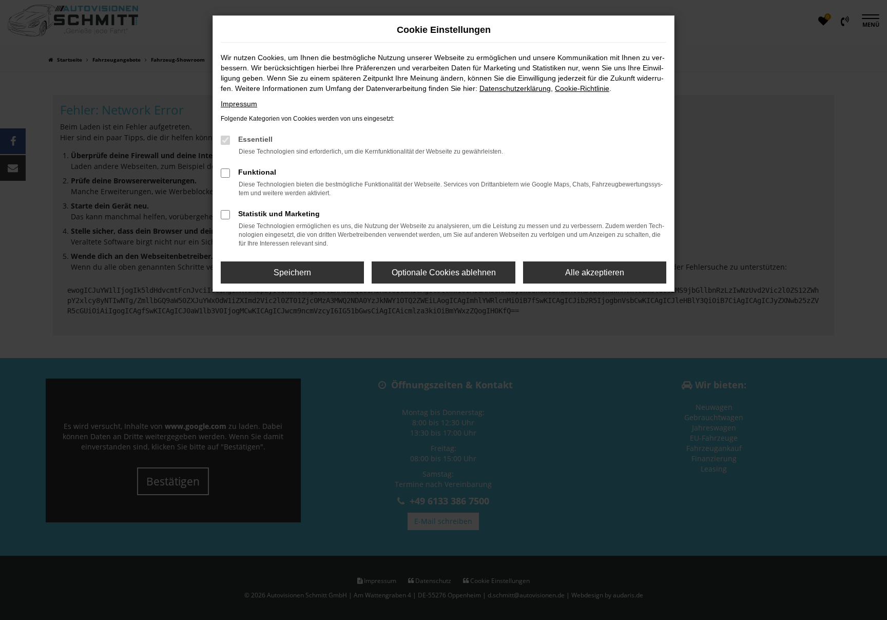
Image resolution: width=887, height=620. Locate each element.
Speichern (292, 272)
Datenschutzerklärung (515, 88)
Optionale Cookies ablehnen (444, 272)
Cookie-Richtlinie (582, 88)
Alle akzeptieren (594, 272)
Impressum (239, 104)
